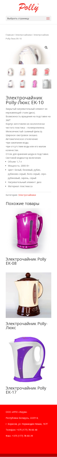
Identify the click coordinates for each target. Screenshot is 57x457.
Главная (10, 34)
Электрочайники (23, 34)
